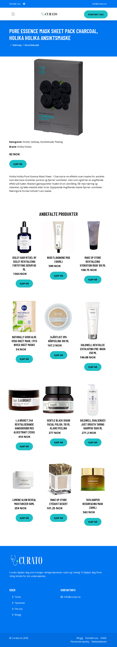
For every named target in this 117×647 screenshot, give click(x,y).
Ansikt (26, 141)
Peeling (59, 141)
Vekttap (17, 45)
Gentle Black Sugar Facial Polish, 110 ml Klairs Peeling (58, 424)
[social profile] (24, 4)
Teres (18, 596)
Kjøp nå (17, 164)
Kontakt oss (96, 14)
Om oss (19, 608)
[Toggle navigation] (13, 14)
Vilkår (103, 638)
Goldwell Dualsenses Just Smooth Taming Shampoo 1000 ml (92, 424)
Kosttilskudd (32, 45)
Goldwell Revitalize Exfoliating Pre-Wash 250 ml (92, 349)
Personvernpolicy (80, 641)
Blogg (18, 614)
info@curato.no (99, 3)
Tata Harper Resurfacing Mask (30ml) (92, 503)
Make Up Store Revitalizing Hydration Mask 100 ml (93, 261)
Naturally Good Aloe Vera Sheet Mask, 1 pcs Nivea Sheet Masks (24, 341)
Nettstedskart (99, 641)
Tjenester (20, 602)
